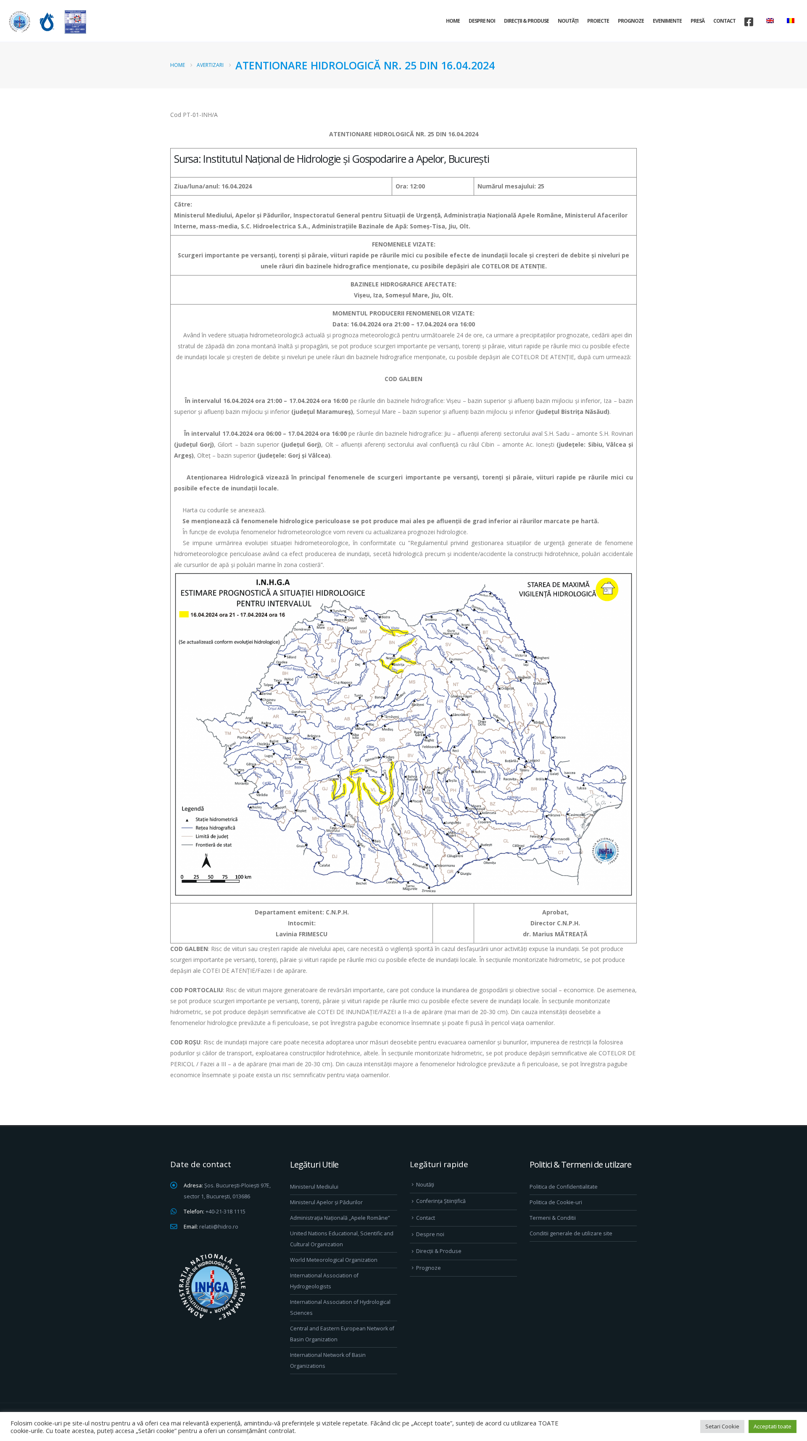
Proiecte (598, 20)
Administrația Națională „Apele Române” (340, 1217)
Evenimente (667, 20)
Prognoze (631, 20)
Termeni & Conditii (553, 1217)
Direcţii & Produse (526, 20)
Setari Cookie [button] (722, 1426)
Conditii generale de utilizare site (571, 1233)
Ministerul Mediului (314, 1186)
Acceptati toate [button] (772, 1426)
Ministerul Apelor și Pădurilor (326, 1202)
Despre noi (482, 20)
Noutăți (568, 20)
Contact (724, 20)
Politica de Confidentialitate (564, 1186)
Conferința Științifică (441, 1201)
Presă (697, 20)
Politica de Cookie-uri (556, 1202)
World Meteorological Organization (333, 1260)
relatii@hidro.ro (218, 1226)
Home (453, 20)
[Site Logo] (46, 21)
